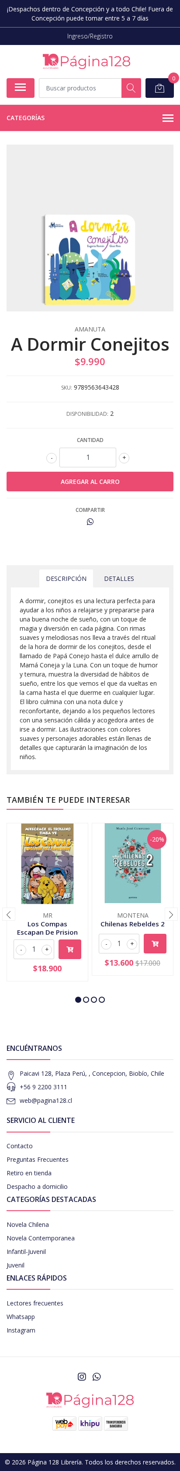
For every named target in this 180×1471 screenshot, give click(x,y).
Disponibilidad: (87, 414)
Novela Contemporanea (41, 1238)
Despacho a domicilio (37, 1186)
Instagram (21, 1330)
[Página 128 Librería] (86, 61)
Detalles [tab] (119, 578)
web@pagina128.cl (46, 1100)
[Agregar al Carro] (70, 949)
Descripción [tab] (66, 578)
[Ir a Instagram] (82, 1377)
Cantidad (90, 440)
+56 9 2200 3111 (43, 1087)
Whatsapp (21, 1316)
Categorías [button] (26, 118)
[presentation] (8, 914)
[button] (78, 1000)
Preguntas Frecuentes (38, 1159)
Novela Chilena (28, 1224)
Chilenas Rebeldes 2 (132, 923)
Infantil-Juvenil (26, 1251)
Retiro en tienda (29, 1173)
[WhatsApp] (96, 1377)
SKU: (66, 387)
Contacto (20, 1146)
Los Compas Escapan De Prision (47, 927)
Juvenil (15, 1265)
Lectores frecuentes (35, 1303)
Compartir (90, 510)
